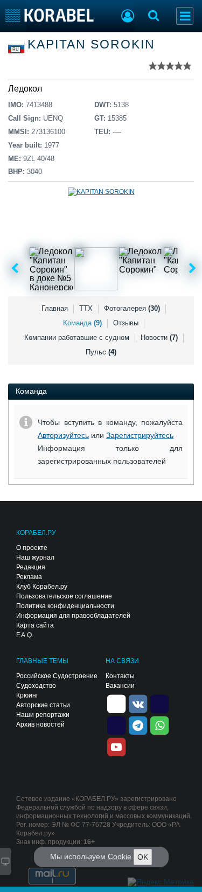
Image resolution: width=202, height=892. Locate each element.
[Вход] (127, 17)
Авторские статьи (43, 705)
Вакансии (120, 685)
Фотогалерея (132, 308)
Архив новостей (40, 724)
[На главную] (49, 15)
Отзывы (125, 323)
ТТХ (86, 308)
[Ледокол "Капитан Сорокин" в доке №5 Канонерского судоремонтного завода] (51, 268)
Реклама (29, 577)
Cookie (119, 856)
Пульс (101, 352)
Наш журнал (35, 557)
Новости (159, 337)
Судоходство (36, 685)
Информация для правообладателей (73, 615)
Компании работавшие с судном (76, 337)
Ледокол (25, 88)
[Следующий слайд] (192, 268)
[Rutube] (159, 703)
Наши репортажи (42, 715)
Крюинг (27, 695)
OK (142, 857)
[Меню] (184, 16)
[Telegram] (138, 725)
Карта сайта (35, 625)
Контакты (120, 676)
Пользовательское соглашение (64, 596)
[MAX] (116, 725)
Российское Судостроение (56, 676)
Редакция (30, 567)
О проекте (31, 548)
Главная (54, 308)
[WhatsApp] (159, 725)
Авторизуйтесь (63, 435)
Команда (82, 323)
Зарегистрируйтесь (139, 435)
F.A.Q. (24, 635)
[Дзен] (116, 703)
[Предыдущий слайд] (15, 268)
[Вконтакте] (138, 703)
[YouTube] (116, 746)
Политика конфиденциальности (65, 606)
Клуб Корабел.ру (41, 586)
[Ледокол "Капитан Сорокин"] (140, 268)
